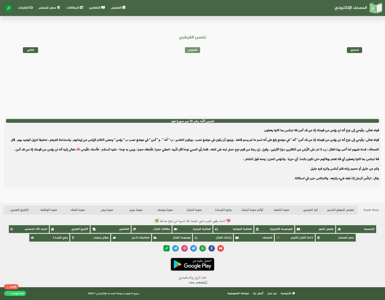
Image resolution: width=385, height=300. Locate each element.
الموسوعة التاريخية (281, 229)
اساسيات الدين (141, 237)
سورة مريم (135, 210)
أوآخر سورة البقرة (252, 210)
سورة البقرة (194, 210)
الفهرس (117, 8)
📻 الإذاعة (11, 286)
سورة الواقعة (48, 210)
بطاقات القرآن (161, 229)
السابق (354, 50)
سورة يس (107, 210)
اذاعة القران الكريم (302, 237)
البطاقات (73, 8)
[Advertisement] (192, 85)
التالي (30, 50)
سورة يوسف (165, 210)
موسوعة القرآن (181, 237)
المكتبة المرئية (202, 229)
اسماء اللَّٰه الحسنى (36, 229)
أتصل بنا (258, 293)
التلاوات (23, 8)
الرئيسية (369, 229)
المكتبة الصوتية (242, 229)
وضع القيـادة (223, 210)
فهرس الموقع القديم (340, 210)
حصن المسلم (48, 8)
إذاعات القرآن (223, 237)
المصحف (267, 237)
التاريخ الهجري (20, 210)
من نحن (272, 293)
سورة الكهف (281, 210)
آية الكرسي (310, 210)
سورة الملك (78, 210)
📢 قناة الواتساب (15, 293)
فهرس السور (326, 229)
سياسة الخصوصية (238, 293)
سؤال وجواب (101, 237)
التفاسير (95, 8)
